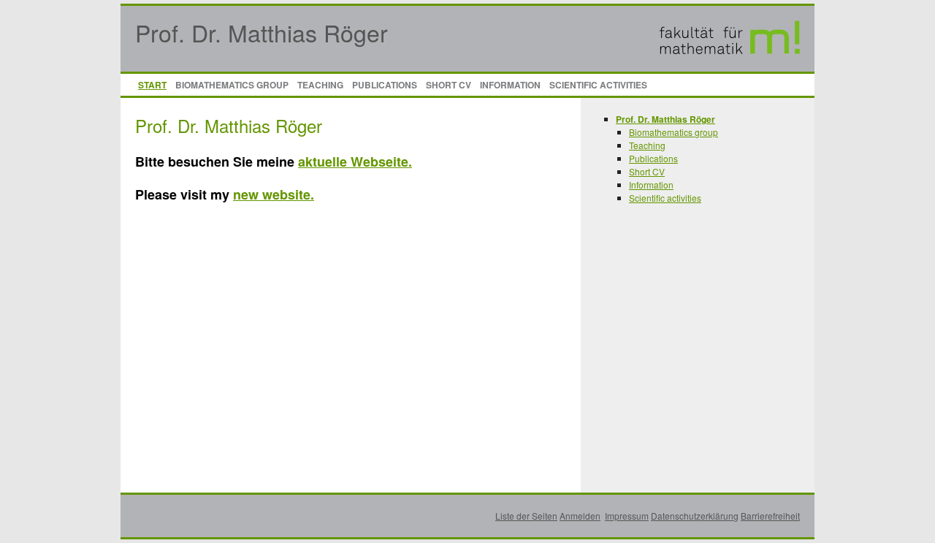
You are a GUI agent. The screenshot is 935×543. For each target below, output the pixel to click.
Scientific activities (598, 84)
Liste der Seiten (526, 515)
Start (152, 84)
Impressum (627, 515)
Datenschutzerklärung (695, 515)
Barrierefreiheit (770, 515)
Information (510, 84)
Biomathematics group (232, 84)
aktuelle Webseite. (355, 161)
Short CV (448, 84)
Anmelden (580, 515)
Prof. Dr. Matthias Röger (261, 32)
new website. (273, 194)
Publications (384, 84)
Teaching (320, 84)
